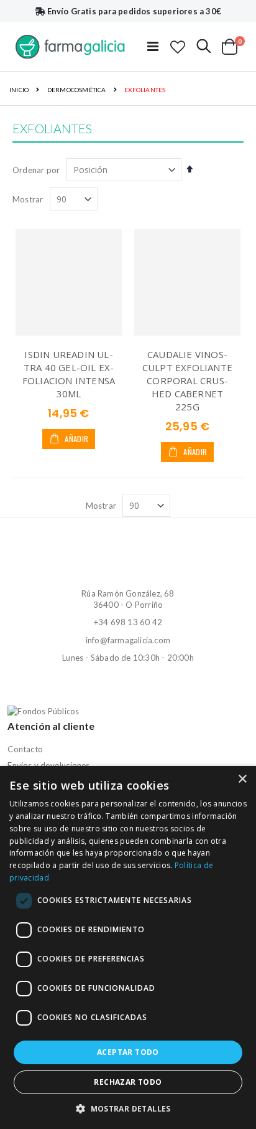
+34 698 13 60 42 (128, 622)
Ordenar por (36, 170)
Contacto (25, 749)
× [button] (242, 779)
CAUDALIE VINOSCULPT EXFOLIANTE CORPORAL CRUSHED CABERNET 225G (187, 380)
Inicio (19, 89)
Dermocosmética (76, 90)
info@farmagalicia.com (128, 640)
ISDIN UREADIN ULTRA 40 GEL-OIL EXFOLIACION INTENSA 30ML (68, 374)
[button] (177, 46)
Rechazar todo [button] (128, 1082)
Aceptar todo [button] (128, 1052)
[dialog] (128, 947)
